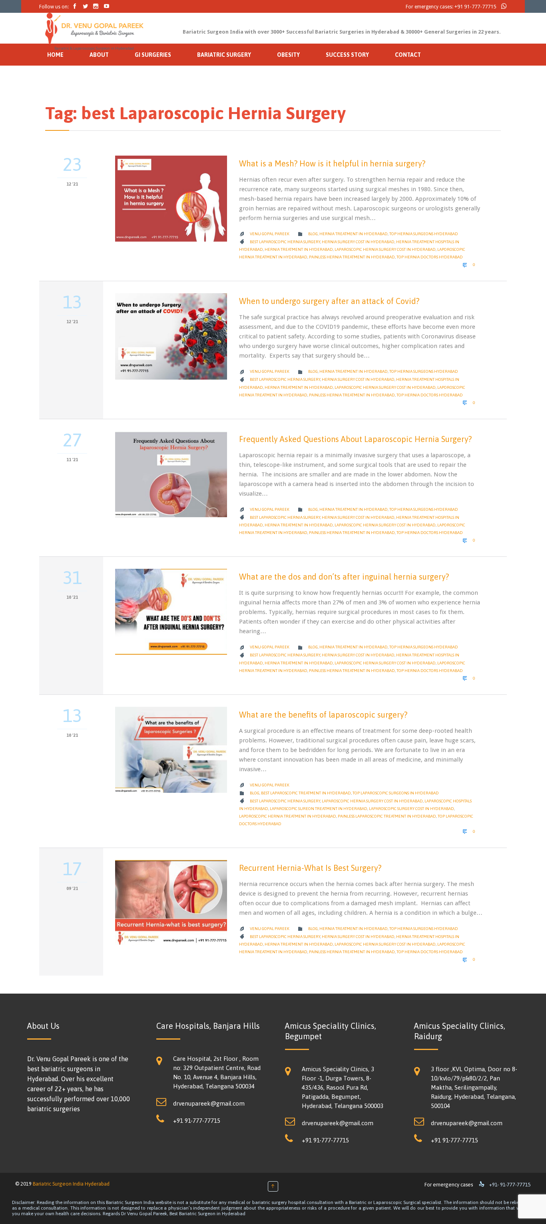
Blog (313, 234)
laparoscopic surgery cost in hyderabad (411, 808)
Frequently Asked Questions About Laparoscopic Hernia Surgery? (355, 439)
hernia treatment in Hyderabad (353, 234)
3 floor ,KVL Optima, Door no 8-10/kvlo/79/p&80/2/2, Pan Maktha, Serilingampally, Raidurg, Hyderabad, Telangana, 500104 (474, 1087)
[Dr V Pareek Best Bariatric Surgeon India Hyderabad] (94, 28)
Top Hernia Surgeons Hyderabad (423, 234)
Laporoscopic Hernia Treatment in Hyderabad (287, 816)
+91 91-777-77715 (475, 7)
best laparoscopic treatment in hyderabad (306, 793)
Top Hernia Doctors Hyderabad (430, 257)
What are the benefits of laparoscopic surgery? (323, 714)
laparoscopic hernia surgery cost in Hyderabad (385, 249)
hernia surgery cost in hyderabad (358, 242)
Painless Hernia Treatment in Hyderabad (352, 257)
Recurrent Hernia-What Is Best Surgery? (310, 867)
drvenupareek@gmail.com (209, 1103)
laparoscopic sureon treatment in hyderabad (318, 808)
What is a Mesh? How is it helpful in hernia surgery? (332, 163)
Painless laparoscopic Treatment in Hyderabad (387, 816)
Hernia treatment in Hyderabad (299, 249)
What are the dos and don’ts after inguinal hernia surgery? (344, 576)
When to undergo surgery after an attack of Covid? (329, 301)
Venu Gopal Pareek (269, 234)
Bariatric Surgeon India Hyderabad (71, 1184)
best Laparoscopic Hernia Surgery (285, 242)
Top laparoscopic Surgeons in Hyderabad (396, 793)
